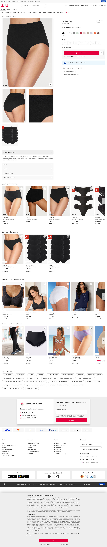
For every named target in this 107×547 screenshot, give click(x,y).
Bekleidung (8, 12)
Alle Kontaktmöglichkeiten (90, 449)
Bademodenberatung (60, 453)
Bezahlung (30, 447)
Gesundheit (42, 12)
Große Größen (52, 12)
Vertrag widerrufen (21, 484)
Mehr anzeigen (80, 416)
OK (53, 540)
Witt (3, 440)
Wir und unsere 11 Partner (33, 498)
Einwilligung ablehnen (44, 544)
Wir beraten (60, 12)
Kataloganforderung (33, 451)
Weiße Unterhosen (77, 381)
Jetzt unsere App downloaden (18, 473)
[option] (63, 33)
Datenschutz (36, 484)
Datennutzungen (74, 498)
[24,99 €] (36, 296)
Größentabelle (67, 47)
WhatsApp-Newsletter (8, 449)
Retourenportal (32, 445)
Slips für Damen (8, 374)
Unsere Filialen (6, 451)
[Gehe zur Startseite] (4, 5)
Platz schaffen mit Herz (8, 455)
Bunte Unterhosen (78, 385)
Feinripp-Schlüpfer (32, 388)
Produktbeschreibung (9, 152)
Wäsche (23, 12)
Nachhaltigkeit (6, 453)
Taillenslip (80, 374)
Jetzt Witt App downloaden (9, 445)
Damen (3, 9)
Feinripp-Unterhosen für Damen (12, 385)
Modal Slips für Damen (93, 381)
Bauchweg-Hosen (53, 374)
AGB (30, 484)
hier (77, 505)
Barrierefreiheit (44, 484)
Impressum (52, 484)
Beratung (57, 440)
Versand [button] (79, 27)
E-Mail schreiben (87, 445)
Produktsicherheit (8, 173)
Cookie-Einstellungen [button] (69, 484)
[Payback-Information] (102, 484)
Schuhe (29, 12)
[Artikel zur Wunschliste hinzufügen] (102, 53)
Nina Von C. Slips (33, 378)
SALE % (67, 12)
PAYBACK (30, 453)
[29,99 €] (13, 340)
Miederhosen (20, 374)
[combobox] (37, 5)
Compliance (60, 484)
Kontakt (82, 440)
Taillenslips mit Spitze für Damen (12, 381)
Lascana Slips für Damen (67, 378)
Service (30, 440)
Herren (9, 9)
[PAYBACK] (103, 1)
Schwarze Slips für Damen (86, 378)
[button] (2, 16)
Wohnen (15, 9)
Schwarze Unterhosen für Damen (59, 385)
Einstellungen (64, 544)
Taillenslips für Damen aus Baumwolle (14, 378)
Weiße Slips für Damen (49, 378)
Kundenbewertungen (9, 177)
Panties (31, 374)
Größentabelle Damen (60, 443)
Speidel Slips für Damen (94, 374)
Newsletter (5, 447)
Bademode (16, 12)
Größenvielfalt (58, 451)
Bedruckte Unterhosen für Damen (13, 388)
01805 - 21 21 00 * (87, 459)
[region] (53, 520)
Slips (14, 16)
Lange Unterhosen (67, 374)
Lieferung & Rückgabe (34, 443)
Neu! (2, 12)
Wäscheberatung (58, 449)
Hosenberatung (58, 447)
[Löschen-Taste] (44, 5)
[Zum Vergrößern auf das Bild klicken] (50, 84)
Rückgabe (5, 169)
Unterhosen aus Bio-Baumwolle (58, 381)
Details (5, 164)
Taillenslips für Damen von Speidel (35, 381)
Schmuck (35, 12)
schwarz (64, 36)
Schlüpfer (40, 374)
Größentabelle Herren (60, 445)
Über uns (4, 443)
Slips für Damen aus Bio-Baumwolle (35, 385)
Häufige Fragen (32, 449)
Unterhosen (9, 16)
